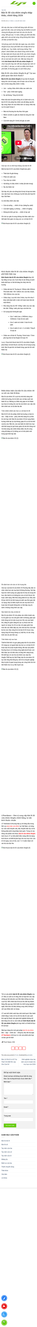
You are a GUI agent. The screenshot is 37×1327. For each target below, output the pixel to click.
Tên (5, 1098)
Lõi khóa (4, 1178)
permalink (29, 1055)
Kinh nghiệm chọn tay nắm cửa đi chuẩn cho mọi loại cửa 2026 (28, 1061)
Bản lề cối (4, 1144)
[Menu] (3, 3)
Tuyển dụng (5, 1283)
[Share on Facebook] (13, 1048)
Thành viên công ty (7, 1280)
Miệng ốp (4, 1159)
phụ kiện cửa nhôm (13, 826)
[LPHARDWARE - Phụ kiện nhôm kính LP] (18, 3)
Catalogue (4, 1289)
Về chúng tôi (5, 1277)
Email (6, 1107)
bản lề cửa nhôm (28, 1030)
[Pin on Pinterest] (24, 1048)
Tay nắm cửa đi (6, 1156)
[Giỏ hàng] (34, 3)
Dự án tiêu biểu (6, 1286)
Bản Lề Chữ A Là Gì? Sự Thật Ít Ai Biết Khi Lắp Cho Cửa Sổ (9, 1061)
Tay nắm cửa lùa (6, 1148)
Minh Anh (22, 21)
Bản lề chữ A (5, 1141)
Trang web (7, 1116)
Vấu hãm (4, 1174)
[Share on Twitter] (16, 1048)
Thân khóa (4, 1170)
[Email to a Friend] (20, 1048)
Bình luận (7, 1082)
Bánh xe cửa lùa (6, 1163)
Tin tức (3, 10)
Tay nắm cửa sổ (6, 1152)
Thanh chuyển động (7, 1167)
